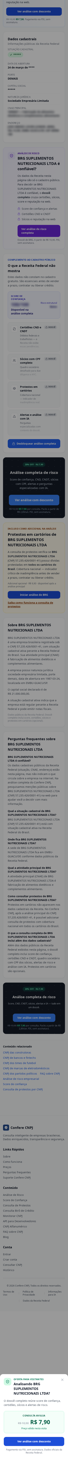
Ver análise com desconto (34, 1441)
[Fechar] (62, 1379)
